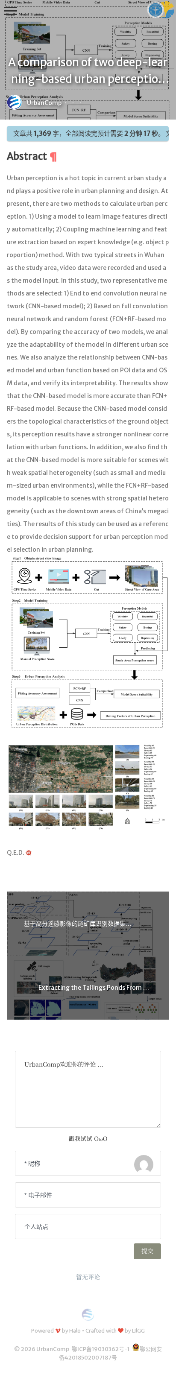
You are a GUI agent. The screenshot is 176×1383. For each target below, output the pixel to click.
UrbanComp (44, 103)
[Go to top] (163, 1370)
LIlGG (138, 1330)
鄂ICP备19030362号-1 (100, 1349)
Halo (75, 1330)
